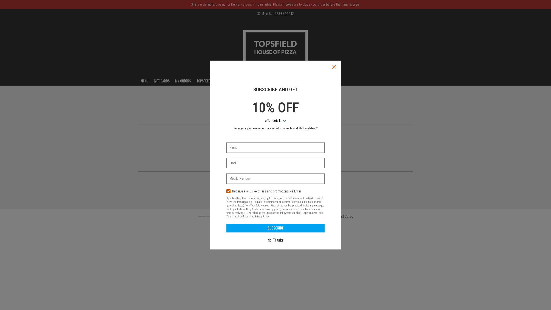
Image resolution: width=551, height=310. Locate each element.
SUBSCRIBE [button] (275, 228)
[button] (334, 67)
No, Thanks (275, 240)
